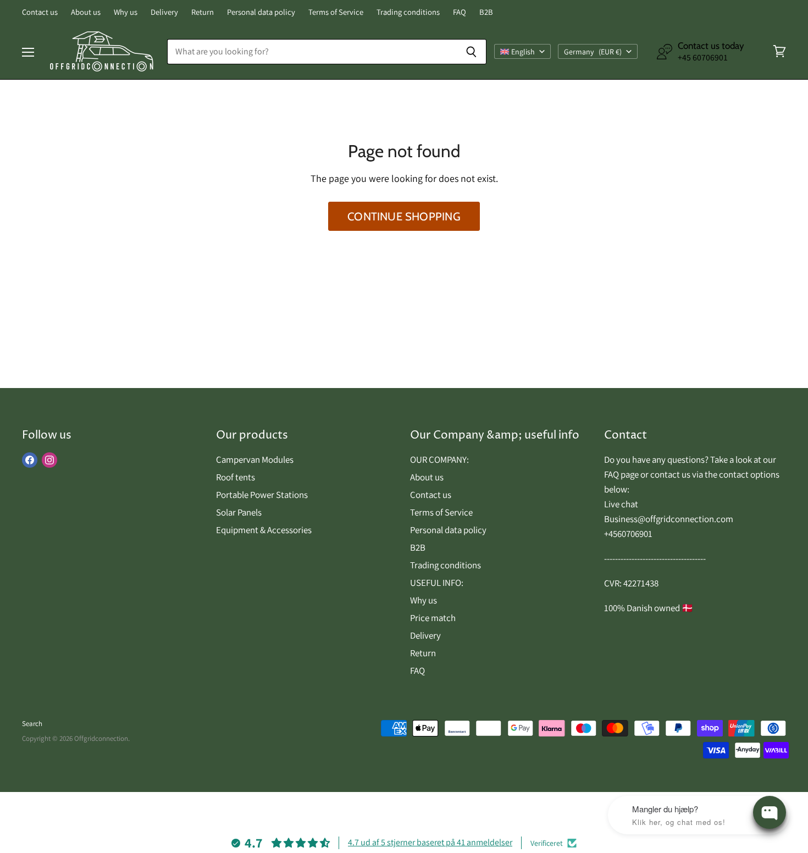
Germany (593, 52)
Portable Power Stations (262, 495)
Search (32, 723)
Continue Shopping (403, 216)
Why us (125, 12)
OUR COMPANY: (439, 459)
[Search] (471, 51)
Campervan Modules (255, 459)
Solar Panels (239, 512)
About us (86, 12)
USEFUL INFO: (436, 583)
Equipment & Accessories (264, 530)
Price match (433, 618)
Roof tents (235, 477)
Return (202, 12)
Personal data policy (261, 12)
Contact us (40, 12)
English (523, 52)
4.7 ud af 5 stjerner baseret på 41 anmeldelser (430, 842)
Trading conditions (408, 12)
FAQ (459, 12)
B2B (486, 12)
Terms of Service (335, 12)
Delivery (164, 12)
